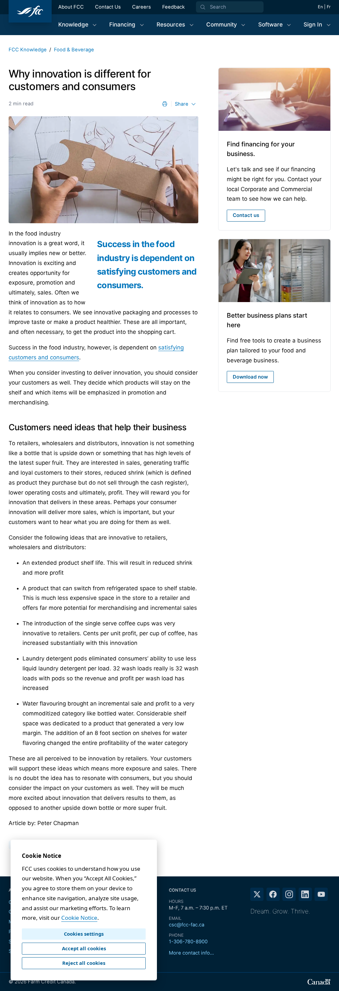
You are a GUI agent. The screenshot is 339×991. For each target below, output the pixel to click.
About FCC (71, 7)
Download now (250, 377)
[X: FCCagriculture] (257, 894)
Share (181, 104)
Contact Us (108, 7)
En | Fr (324, 6)
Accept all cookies (84, 948)
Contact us (246, 215)
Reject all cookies (83, 963)
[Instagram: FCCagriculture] (289, 894)
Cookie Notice (79, 917)
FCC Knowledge (28, 50)
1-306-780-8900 (188, 942)
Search (218, 7)
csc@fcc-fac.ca (186, 925)
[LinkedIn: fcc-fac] (305, 894)
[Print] (164, 104)
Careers (141, 7)
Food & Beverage (74, 50)
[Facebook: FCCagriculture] (273, 894)
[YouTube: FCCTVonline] (321, 894)
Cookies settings (84, 933)
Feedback (173, 7)
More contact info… (191, 953)
